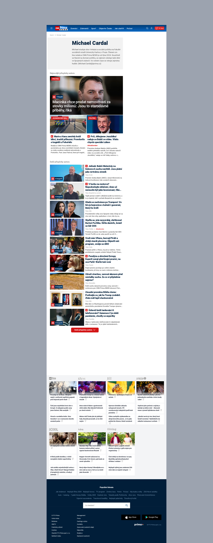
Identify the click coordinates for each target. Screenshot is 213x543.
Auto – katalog (63, 495)
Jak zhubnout (61, 492)
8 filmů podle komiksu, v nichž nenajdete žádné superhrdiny (60, 458)
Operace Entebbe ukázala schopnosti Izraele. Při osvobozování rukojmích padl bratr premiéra (121, 409)
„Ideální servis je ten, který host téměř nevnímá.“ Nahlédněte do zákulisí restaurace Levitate (149, 419)
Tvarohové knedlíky (100, 498)
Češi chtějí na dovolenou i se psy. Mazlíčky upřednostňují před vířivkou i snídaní (120, 459)
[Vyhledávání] (147, 28)
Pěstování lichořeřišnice (146, 495)
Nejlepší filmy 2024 (74, 492)
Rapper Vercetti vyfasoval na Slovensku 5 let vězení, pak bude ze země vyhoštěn (91, 459)
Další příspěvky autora (83, 330)
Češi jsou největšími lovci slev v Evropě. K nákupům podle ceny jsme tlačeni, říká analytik (61, 408)
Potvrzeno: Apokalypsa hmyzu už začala (120, 396)
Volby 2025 (92, 495)
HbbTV (54, 524)
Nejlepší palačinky (116, 498)
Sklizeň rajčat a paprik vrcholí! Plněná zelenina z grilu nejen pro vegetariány (120, 448)
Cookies (54, 530)
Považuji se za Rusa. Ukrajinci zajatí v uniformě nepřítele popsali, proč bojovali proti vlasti (62, 397)
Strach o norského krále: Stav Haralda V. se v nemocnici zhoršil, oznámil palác (62, 419)
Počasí (129, 29)
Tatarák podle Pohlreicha (117, 495)
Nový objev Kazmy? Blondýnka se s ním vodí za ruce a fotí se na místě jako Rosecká (91, 470)
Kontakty (80, 524)
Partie (119, 492)
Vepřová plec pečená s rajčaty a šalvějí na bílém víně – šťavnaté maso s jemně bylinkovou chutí (149, 408)
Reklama (54, 521)
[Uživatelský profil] (151, 28)
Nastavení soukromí (83, 536)
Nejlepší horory (88, 492)
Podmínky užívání (57, 527)
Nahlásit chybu (56, 536)
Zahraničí (84, 29)
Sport (93, 29)
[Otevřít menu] (51, 28)
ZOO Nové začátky (150, 492)
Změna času (111, 492)
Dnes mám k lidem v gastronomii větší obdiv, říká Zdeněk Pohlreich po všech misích (91, 408)
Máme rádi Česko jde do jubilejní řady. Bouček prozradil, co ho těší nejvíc (91, 419)
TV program (100, 492)
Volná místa (55, 518)
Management (81, 515)
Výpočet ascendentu (84, 498)
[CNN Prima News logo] (61, 28)
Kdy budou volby (136, 492)
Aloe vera (132, 495)
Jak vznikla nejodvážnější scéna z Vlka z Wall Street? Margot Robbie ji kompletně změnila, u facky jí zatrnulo (62, 471)
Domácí (74, 29)
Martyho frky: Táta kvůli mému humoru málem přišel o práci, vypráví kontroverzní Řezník (90, 448)
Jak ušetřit (119, 29)
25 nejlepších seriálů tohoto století (62, 446)
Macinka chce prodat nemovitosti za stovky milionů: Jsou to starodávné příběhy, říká (81, 106)
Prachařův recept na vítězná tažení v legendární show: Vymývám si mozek (91, 397)
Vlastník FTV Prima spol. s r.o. (61, 533)
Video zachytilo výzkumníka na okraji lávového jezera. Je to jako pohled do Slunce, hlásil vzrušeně (120, 419)
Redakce (80, 533)
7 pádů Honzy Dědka (78, 495)
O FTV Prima (55, 515)
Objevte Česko (105, 29)
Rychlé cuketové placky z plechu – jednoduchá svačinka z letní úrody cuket (150, 397)
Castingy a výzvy (82, 521)
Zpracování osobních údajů (85, 527)
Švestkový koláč (130, 498)
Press (79, 518)
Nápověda (80, 530)
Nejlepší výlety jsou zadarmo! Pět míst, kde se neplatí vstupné (120, 469)
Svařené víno (102, 495)
